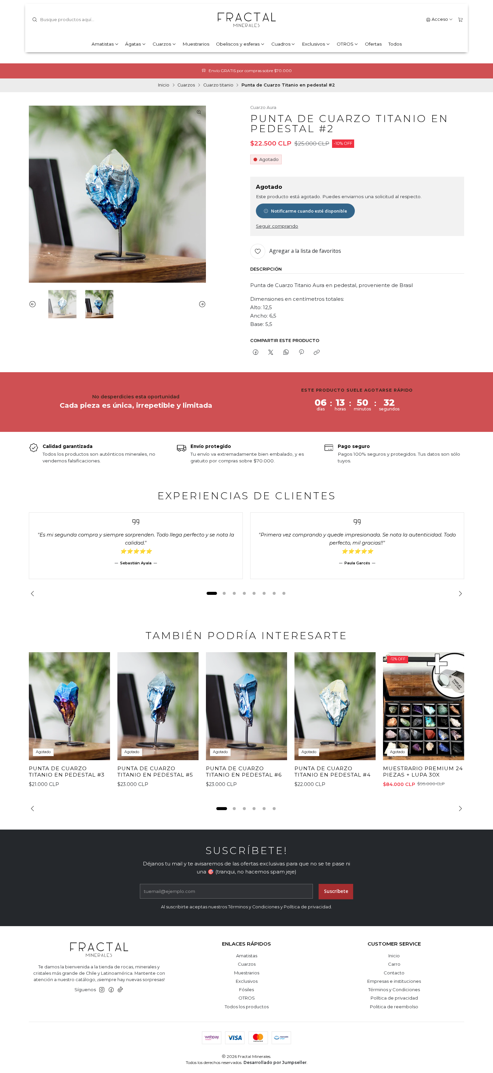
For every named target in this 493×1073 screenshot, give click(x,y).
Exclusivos (313, 44)
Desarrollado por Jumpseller (275, 1062)
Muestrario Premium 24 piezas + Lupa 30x (423, 771)
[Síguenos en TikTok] (120, 990)
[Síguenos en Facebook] (111, 990)
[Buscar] (34, 19)
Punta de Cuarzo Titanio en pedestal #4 (332, 771)
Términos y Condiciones (394, 989)
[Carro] (460, 19)
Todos (395, 44)
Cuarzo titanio (218, 85)
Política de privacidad (394, 998)
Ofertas (373, 44)
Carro (394, 964)
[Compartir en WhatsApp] (286, 352)
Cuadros (280, 44)
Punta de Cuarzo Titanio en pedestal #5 (155, 771)
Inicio (163, 85)
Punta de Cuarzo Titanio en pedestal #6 (244, 771)
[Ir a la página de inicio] (246, 19)
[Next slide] (201, 304)
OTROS (345, 44)
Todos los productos (247, 1006)
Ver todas (287, 70)
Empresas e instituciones (394, 981)
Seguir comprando (277, 226)
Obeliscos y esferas (238, 44)
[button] (211, 593)
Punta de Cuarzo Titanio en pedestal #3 (67, 771)
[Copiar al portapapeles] (317, 352)
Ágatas (133, 44)
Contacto (394, 972)
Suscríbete (336, 891)
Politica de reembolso (394, 1006)
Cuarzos (162, 44)
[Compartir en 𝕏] (271, 352)
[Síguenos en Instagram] (102, 990)
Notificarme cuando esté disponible (309, 211)
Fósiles (246, 989)
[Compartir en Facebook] (255, 352)
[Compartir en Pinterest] (301, 352)
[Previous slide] (34, 304)
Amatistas (103, 44)
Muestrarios (195, 44)
